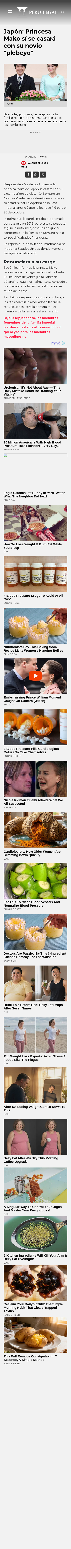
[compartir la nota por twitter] (43, 174)
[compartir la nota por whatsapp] (35, 174)
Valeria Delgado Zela (34, 164)
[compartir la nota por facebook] (28, 174)
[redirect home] (35, 12)
